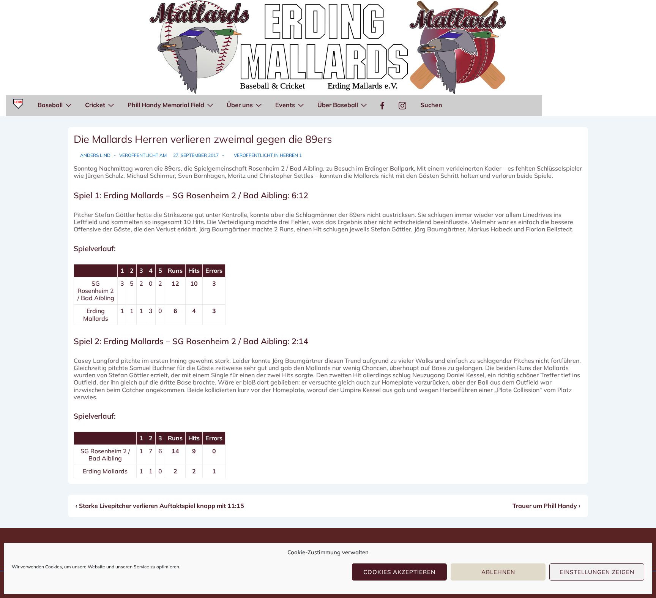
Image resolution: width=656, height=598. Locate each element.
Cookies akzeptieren (399, 572)
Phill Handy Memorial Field (166, 105)
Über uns (240, 105)
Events (285, 105)
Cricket (95, 105)
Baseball (50, 105)
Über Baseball (337, 105)
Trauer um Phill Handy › (546, 505)
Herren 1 (291, 155)
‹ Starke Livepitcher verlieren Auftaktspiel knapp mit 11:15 (160, 505)
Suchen (431, 105)
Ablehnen (498, 572)
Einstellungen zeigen (597, 572)
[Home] (18, 105)
